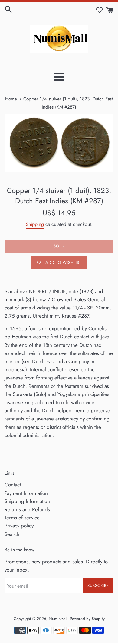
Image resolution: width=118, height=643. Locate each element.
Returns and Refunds (27, 509)
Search (12, 534)
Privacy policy (19, 525)
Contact (13, 484)
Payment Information (26, 493)
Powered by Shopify (87, 619)
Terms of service (22, 517)
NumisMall (58, 619)
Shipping (35, 224)
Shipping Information (27, 501)
